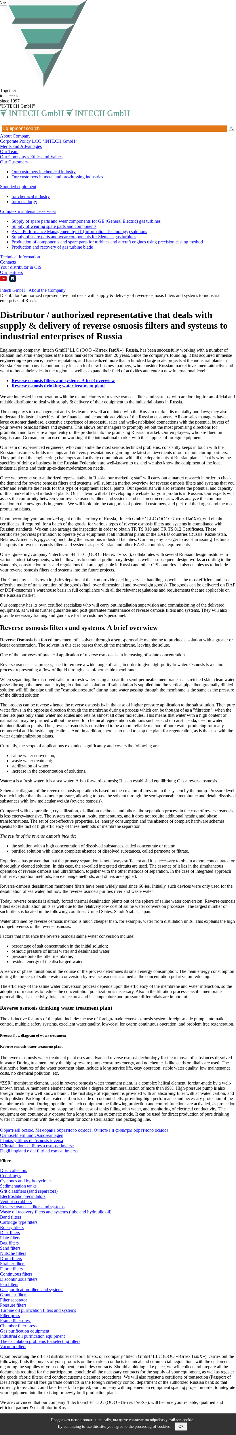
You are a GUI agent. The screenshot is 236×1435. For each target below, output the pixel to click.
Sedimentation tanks (18, 1186)
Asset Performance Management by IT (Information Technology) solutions (79, 231)
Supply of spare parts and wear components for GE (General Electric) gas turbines (86, 221)
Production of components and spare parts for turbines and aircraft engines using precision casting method (107, 241)
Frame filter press (15, 1320)
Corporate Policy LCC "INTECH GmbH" (38, 141)
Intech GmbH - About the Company (33, 290)
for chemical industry (31, 196)
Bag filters (9, 1242)
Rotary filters (12, 1227)
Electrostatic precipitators (22, 1196)
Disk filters (10, 1232)
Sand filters (10, 1248)
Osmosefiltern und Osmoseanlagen (31, 1135)
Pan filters (9, 1284)
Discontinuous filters (18, 1279)
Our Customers (14, 161)
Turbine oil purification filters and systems (38, 1310)
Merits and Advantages (21, 146)
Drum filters (11, 1258)
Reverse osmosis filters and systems (32, 1206)
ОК (181, 1426)
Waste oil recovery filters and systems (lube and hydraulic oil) (55, 1211)
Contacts (8, 262)
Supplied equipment (18, 186)
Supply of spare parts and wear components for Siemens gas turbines (74, 236)
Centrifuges (10, 1175)
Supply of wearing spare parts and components (54, 226)
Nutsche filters (13, 1253)
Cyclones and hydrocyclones (26, 1180)
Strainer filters (12, 1263)
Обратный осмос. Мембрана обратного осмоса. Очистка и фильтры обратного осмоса (84, 1130)
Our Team (9, 151)
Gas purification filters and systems (31, 1289)
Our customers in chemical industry (44, 171)
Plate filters (10, 1237)
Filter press (10, 1315)
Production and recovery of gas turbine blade (52, 247)
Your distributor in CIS (20, 267)
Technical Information (20, 256)
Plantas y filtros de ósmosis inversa (31, 1140)
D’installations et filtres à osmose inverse (37, 1145)
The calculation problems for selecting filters (40, 1341)
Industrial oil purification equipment (32, 1336)
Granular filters (13, 1294)
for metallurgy (24, 201)
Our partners (11, 272)
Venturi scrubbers (16, 1201)
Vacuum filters (13, 1346)
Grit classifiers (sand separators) (29, 1191)
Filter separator (13, 1299)
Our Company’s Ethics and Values (31, 156)
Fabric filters (11, 1268)
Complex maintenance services (28, 211)
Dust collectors (13, 1170)
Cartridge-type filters (18, 1222)
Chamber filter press (18, 1325)
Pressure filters (13, 1305)
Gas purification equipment (24, 1331)
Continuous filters (16, 1274)
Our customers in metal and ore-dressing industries (57, 176)
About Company (15, 136)
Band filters (10, 1217)
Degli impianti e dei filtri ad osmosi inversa (39, 1150)
